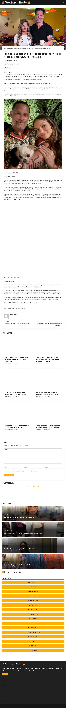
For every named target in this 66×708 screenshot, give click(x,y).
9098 (15, 572)
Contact (3, 695)
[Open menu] (63, 3)
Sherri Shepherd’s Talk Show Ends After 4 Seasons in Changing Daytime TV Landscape (48, 426)
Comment (6, 449)
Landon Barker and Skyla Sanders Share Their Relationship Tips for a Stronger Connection (16, 359)
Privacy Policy (5, 699)
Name (5, 467)
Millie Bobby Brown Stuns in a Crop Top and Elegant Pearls (17, 322)
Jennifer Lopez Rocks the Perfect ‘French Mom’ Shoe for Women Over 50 (19, 517)
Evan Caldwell (7, 60)
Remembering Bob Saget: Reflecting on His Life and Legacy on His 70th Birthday (17, 426)
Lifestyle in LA (7, 530)
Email (25, 467)
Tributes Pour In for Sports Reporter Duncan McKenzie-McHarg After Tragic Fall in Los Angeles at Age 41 (48, 359)
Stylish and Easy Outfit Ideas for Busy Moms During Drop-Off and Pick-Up (19, 549)
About (3, 693)
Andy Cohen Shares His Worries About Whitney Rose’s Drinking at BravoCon (15, 393)
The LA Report (5, 684)
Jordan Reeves (9, 429)
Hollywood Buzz (5, 682)
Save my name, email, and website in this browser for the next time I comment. (21, 471)
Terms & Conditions (6, 701)
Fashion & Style (5, 680)
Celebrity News (7, 51)
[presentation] (17, 345)
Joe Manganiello (21, 308)
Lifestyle (6, 514)
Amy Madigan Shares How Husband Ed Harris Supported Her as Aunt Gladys (47, 393)
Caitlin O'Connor (7, 308)
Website (46, 467)
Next (20, 572)
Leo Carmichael (7, 519)
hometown (14, 308)
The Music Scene (5, 686)
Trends (5, 546)
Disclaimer (4, 697)
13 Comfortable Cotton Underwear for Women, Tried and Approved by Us (49, 323)
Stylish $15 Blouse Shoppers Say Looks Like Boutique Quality (16, 565)
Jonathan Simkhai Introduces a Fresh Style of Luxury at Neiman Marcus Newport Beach (22, 533)
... (11, 572)
